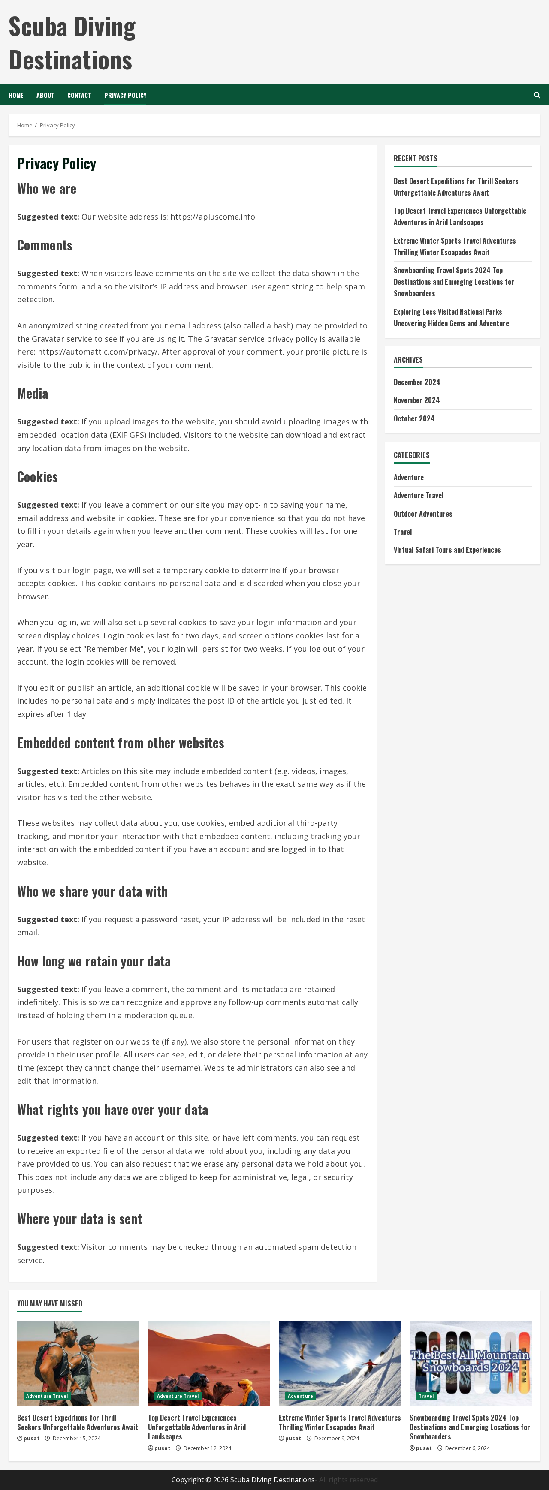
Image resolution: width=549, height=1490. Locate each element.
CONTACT (79, 94)
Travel (403, 531)
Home (16, 94)
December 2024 (417, 382)
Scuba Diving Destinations (72, 41)
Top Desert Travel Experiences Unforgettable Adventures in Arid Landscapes (197, 1427)
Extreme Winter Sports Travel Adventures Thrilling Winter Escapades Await (340, 1422)
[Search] (537, 95)
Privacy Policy (125, 94)
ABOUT (45, 94)
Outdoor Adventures (423, 513)
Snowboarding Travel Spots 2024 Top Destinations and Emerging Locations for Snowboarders (454, 281)
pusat (31, 1438)
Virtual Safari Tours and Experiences (447, 549)
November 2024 (417, 400)
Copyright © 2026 (201, 1479)
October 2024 (414, 418)
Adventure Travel (418, 495)
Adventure (409, 477)
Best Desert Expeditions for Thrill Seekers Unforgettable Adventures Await (77, 1422)
